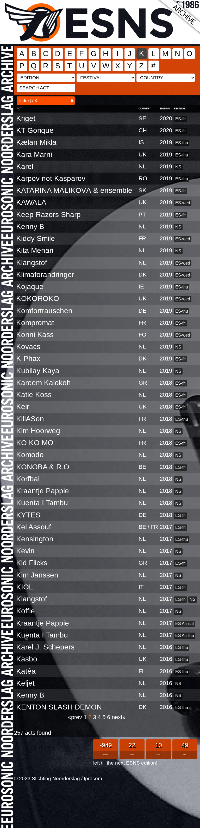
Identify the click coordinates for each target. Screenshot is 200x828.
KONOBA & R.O (42, 467)
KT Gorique (35, 130)
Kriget (25, 118)
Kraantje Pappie (42, 491)
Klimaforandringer (45, 275)
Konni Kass (35, 335)
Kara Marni (34, 154)
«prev (76, 717)
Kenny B (30, 226)
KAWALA (31, 202)
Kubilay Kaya (37, 371)
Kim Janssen (37, 575)
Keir (22, 407)
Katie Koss (34, 395)
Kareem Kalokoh (43, 383)
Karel (24, 166)
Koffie (25, 611)
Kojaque (29, 286)
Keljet (25, 683)
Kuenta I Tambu (42, 503)
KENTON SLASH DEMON (59, 707)
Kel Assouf (33, 527)
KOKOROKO (37, 298)
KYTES (28, 515)
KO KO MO (34, 443)
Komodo (30, 455)
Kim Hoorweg (38, 431)
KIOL (24, 587)
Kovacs (28, 347)
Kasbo (26, 659)
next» (119, 717)
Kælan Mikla (36, 142)
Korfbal (28, 479)
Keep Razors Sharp (48, 215)
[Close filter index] (72, 100)
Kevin (25, 551)
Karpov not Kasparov (50, 178)
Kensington (34, 539)
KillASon (30, 419)
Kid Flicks (31, 563)
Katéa (26, 671)
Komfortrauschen (44, 311)
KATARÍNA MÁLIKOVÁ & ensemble (74, 190)
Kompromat (35, 323)
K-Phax (28, 358)
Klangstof (31, 263)
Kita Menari (34, 250)
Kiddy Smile (35, 238)
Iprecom (93, 778)
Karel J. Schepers (45, 647)
